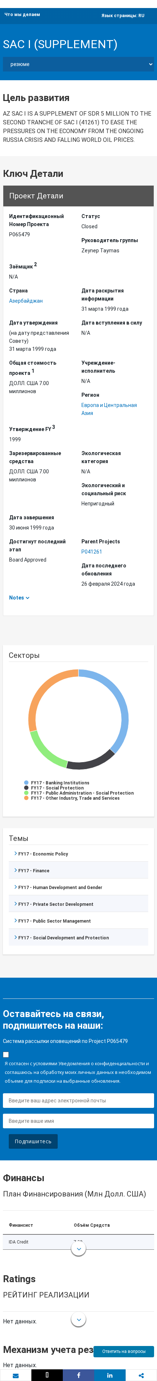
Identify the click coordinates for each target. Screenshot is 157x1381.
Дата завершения (31, 517)
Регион (90, 395)
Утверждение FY (32, 428)
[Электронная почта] (16, 1375)
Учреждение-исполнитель (98, 367)
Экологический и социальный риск (103, 489)
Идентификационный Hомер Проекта (36, 220)
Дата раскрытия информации (102, 295)
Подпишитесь (33, 1141)
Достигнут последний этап (37, 545)
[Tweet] (47, 1375)
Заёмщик (23, 265)
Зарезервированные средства (35, 457)
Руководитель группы (109, 240)
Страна (18, 291)
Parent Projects (100, 541)
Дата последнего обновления (103, 570)
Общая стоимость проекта (32, 368)
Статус (90, 216)
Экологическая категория (101, 457)
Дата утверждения (33, 323)
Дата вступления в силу (111, 323)
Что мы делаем (22, 14)
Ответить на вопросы (124, 1351)
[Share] (78, 1375)
